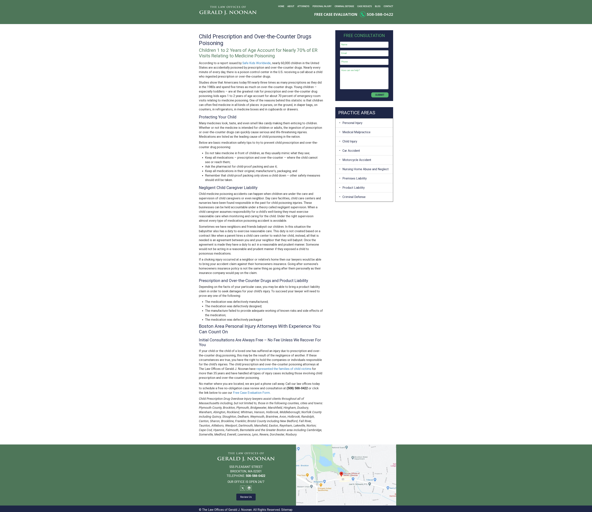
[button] (242, 488)
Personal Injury (352, 123)
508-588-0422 (380, 14)
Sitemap (286, 510)
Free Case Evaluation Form (251, 393)
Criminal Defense (354, 197)
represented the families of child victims (283, 369)
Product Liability (353, 187)
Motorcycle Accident (356, 160)
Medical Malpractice (356, 132)
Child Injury (349, 141)
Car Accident (351, 150)
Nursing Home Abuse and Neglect (365, 169)
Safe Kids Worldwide (256, 63)
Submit (379, 94)
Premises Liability (354, 178)
